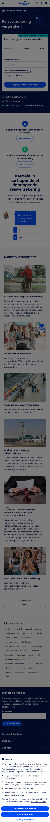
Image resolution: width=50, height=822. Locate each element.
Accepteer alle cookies (25, 808)
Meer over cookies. (38, 801)
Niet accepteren (25, 814)
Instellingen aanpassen (25, 819)
